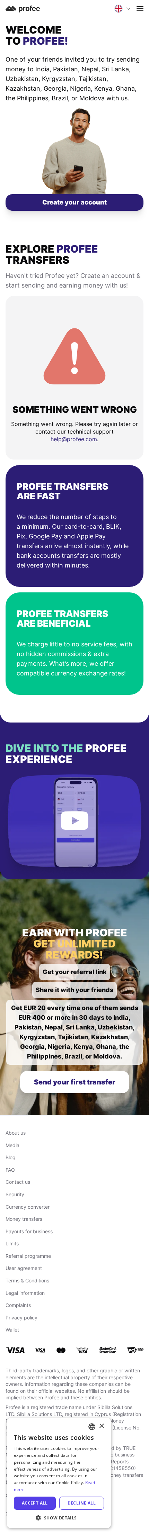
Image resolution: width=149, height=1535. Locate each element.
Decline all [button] (82, 1503)
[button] (59, 1517)
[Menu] (140, 9)
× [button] (101, 1426)
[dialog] (59, 1473)
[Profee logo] (23, 8)
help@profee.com (74, 439)
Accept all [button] (35, 1503)
